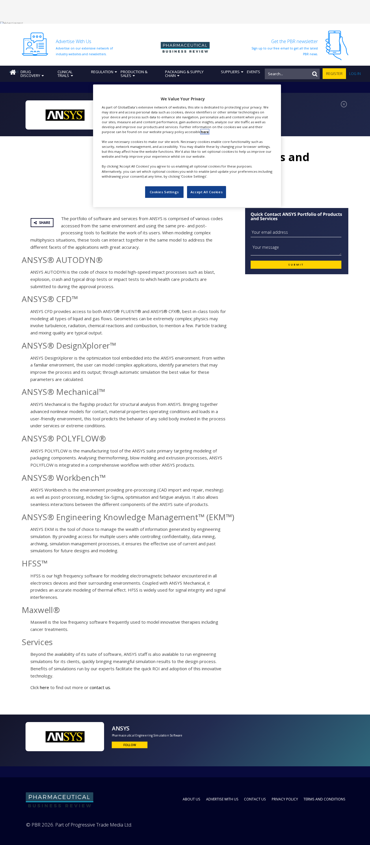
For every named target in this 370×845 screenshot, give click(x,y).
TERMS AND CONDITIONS (324, 799)
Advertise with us (222, 799)
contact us (100, 687)
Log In (355, 73)
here (44, 687)
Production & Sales (134, 73)
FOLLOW (129, 745)
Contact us (255, 799)
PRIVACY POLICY (285, 799)
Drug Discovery (30, 73)
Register (334, 73)
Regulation (102, 71)
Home (13, 71)
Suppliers (230, 71)
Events (253, 71)
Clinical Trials (65, 73)
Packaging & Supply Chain (184, 73)
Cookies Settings (164, 192)
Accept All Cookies (206, 192)
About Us (191, 799)
